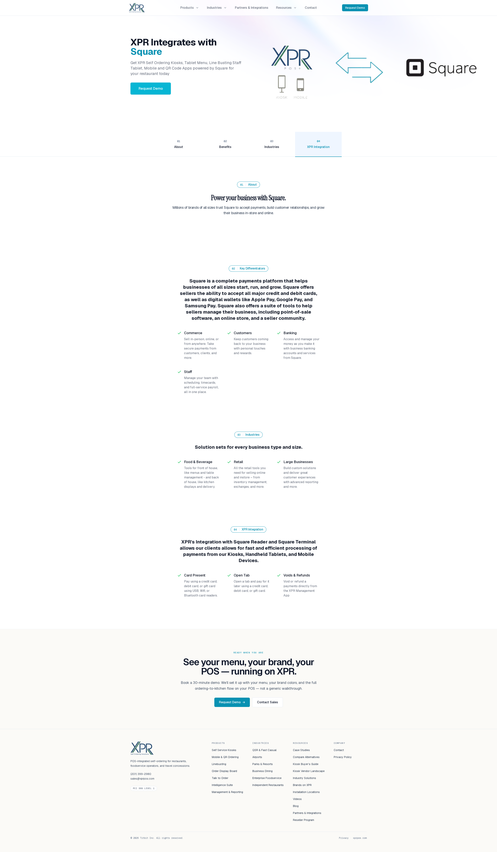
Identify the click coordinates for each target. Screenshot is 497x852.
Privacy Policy (343, 757)
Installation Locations (306, 792)
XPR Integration (318, 147)
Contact (339, 750)
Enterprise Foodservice (267, 778)
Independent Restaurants (268, 785)
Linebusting (219, 764)
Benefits (225, 147)
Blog (296, 806)
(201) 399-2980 (140, 774)
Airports (257, 757)
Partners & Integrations (307, 813)
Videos (297, 799)
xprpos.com (360, 838)
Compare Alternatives (306, 757)
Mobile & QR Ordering (225, 757)
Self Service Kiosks (224, 750)
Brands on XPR (302, 785)
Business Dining (262, 771)
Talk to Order (220, 778)
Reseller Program (303, 820)
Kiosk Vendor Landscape (309, 771)
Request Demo (355, 8)
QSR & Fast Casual (264, 750)
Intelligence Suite (222, 785)
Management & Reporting (227, 792)
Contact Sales (267, 702)
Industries (271, 147)
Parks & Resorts (262, 764)
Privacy (343, 838)
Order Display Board (224, 771)
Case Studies (301, 750)
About (178, 147)
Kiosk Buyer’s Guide (305, 764)
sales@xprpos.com (142, 778)
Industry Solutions (304, 778)
